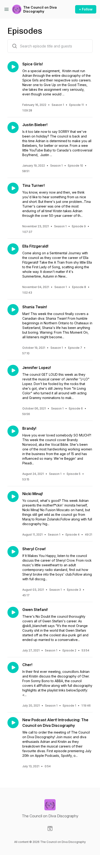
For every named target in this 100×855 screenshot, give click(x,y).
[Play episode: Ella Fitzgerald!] (13, 249)
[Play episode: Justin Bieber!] (13, 127)
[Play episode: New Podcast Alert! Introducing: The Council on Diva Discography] (13, 722)
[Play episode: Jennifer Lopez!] (13, 370)
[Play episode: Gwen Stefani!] (13, 612)
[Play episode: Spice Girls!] (13, 66)
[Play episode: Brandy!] (13, 431)
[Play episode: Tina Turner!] (13, 188)
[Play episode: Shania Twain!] (13, 309)
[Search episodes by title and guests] (14, 46)
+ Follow (86, 9)
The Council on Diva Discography (40, 9)
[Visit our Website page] (50, 828)
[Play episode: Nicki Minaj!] (13, 496)
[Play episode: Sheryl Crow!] (13, 551)
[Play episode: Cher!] (13, 667)
